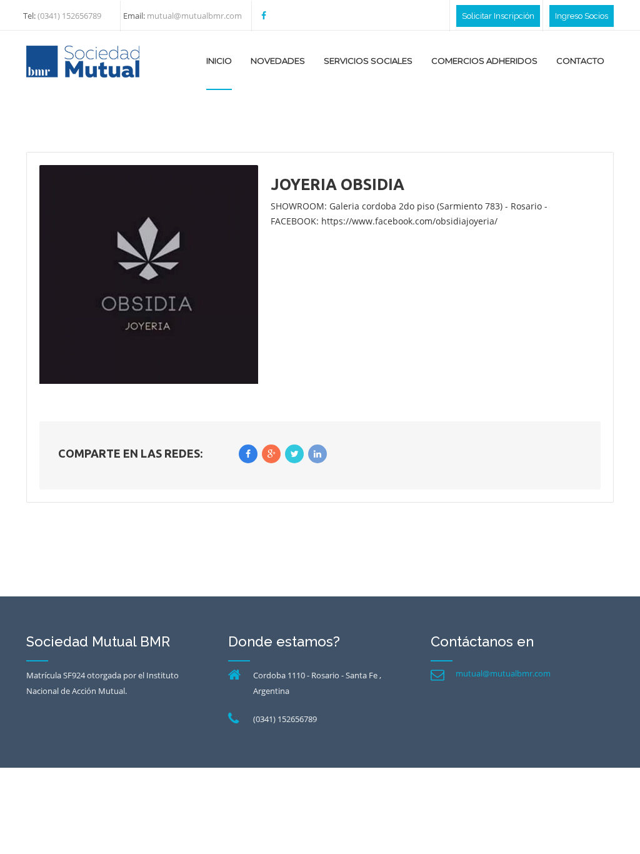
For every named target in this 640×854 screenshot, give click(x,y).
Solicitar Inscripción (498, 16)
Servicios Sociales (368, 61)
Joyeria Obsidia (337, 184)
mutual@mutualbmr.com (503, 673)
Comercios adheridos (484, 61)
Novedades (278, 61)
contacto (580, 61)
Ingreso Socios (581, 16)
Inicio (219, 61)
